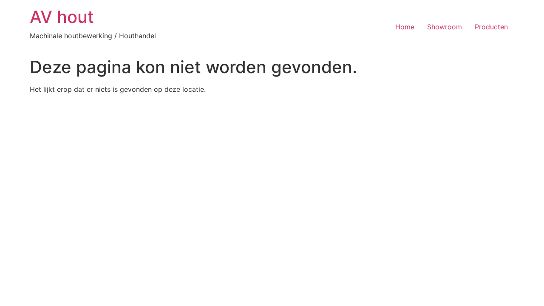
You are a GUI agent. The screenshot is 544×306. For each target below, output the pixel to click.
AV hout (62, 16)
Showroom (444, 27)
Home (404, 27)
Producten (491, 27)
